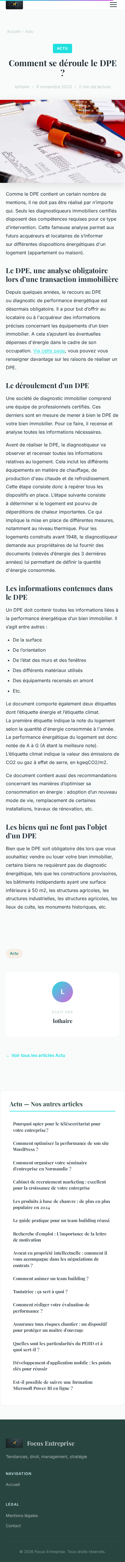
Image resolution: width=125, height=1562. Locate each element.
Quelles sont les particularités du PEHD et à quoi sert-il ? (58, 1346)
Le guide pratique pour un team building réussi (61, 1220)
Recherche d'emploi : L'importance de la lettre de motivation (60, 1237)
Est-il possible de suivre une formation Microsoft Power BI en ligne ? (52, 1385)
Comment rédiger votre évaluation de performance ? (51, 1308)
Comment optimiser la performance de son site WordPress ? (61, 1146)
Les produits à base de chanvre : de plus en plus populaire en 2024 (61, 1204)
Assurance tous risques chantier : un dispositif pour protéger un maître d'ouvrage (60, 1327)
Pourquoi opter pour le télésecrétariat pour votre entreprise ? (57, 1127)
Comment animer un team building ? (50, 1278)
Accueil (13, 31)
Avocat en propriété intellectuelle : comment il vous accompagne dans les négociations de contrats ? (60, 1259)
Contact (13, 1525)
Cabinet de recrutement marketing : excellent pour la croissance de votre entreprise (59, 1185)
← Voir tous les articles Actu (35, 1055)
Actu (29, 31)
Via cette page (49, 351)
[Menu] (113, 4)
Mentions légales (22, 1515)
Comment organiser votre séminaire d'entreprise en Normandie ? (50, 1166)
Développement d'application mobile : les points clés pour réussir (62, 1366)
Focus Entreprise (50, 1443)
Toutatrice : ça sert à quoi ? (40, 1291)
